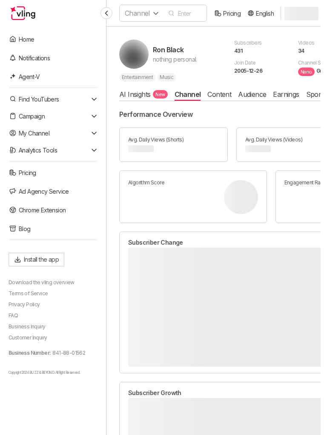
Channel (188, 94)
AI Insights (142, 94)
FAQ (13, 315)
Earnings (286, 94)
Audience (252, 94)
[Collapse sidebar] (106, 13)
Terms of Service (28, 293)
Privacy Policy (24, 304)
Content (219, 94)
